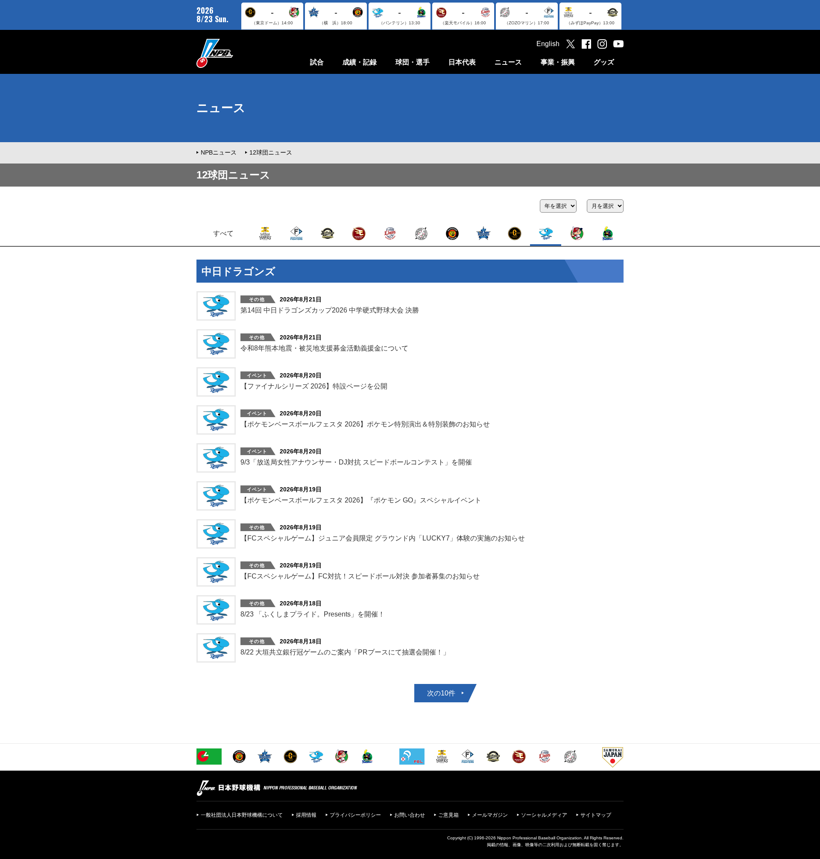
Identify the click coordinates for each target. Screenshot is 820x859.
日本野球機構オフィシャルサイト (236, 53)
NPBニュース (219, 152)
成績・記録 (360, 62)
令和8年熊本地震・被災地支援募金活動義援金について (324, 348)
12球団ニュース (270, 152)
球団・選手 (412, 62)
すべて (223, 233)
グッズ (604, 62)
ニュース (508, 62)
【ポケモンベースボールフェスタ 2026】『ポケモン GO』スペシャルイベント (360, 500)
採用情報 (306, 815)
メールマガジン (490, 815)
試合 (317, 62)
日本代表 (462, 62)
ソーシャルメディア (544, 815)
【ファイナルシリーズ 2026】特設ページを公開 (313, 386)
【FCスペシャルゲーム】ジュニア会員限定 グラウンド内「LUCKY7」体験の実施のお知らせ (382, 538)
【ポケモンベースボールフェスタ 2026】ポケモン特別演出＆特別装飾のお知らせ (365, 424)
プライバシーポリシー (355, 815)
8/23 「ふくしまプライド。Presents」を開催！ (312, 614)
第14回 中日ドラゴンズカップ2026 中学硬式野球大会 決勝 (329, 310)
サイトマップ (595, 815)
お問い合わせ (409, 815)
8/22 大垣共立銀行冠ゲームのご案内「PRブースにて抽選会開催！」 (345, 652)
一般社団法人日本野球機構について (242, 815)
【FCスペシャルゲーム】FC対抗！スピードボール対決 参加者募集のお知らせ (360, 576)
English (547, 43)
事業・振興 (558, 62)
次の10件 (441, 693)
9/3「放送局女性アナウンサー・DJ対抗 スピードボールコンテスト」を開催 (356, 462)
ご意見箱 (448, 815)
